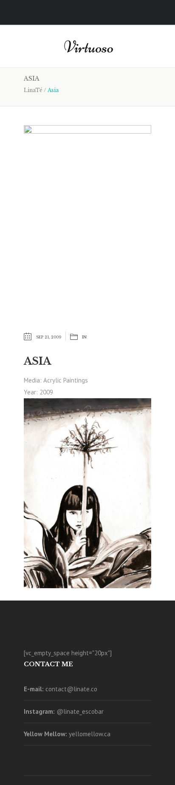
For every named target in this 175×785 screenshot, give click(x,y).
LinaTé (33, 90)
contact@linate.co (71, 689)
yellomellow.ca (89, 734)
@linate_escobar (80, 711)
